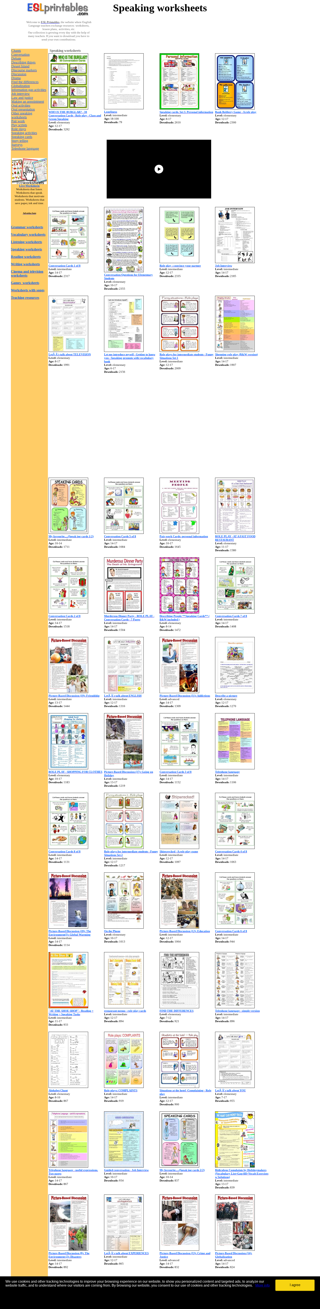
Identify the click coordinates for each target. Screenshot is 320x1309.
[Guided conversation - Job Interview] (124, 1166)
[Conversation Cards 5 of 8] (124, 532)
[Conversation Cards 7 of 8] (235, 612)
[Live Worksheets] (29, 183)
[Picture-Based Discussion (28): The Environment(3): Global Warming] (68, 927)
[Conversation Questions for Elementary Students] (124, 271)
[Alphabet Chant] (68, 1087)
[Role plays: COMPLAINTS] (124, 1087)
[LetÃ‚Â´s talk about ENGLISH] (124, 692)
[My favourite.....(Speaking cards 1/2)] (68, 532)
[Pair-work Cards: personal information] (179, 532)
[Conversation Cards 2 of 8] (68, 612)
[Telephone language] (235, 768)
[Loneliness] (124, 108)
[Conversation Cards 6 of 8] (235, 927)
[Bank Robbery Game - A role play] (235, 108)
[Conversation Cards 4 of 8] (235, 848)
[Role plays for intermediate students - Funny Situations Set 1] (179, 351)
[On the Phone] (124, 927)
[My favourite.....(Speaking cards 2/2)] (179, 1166)
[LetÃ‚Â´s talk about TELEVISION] (68, 351)
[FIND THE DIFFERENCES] (179, 1007)
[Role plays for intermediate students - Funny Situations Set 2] (124, 848)
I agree (295, 1285)
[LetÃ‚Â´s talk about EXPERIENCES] (124, 1249)
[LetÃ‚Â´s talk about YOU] (235, 1087)
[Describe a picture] (235, 692)
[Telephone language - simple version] (235, 1007)
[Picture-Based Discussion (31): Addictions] (179, 692)
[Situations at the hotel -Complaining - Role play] (179, 1087)
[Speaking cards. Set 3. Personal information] (179, 108)
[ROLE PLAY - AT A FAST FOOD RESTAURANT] (235, 532)
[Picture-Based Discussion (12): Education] (179, 927)
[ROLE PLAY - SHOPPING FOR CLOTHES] (68, 768)
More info (262, 1285)
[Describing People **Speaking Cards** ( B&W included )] (179, 612)
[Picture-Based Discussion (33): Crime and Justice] (179, 1249)
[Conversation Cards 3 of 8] (179, 768)
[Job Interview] (235, 262)
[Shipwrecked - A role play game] (179, 848)
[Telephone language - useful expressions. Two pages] (68, 1166)
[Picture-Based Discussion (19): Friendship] (68, 692)
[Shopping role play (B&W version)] (235, 351)
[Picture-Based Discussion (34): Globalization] (235, 1249)
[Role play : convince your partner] (179, 262)
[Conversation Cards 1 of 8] (68, 262)
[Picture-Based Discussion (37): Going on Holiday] (124, 768)
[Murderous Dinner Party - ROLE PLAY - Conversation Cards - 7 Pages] (124, 612)
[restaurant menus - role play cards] (124, 1007)
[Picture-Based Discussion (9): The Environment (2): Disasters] (68, 1249)
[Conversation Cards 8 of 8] (68, 848)
